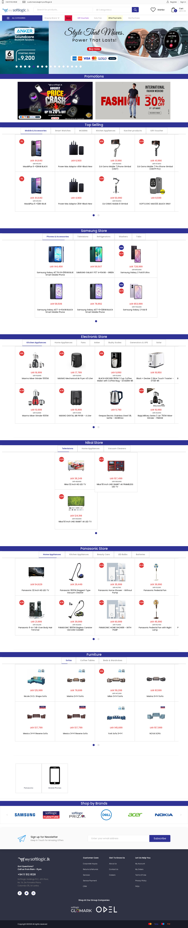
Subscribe (160, 838)
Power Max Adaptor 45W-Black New (75, 166)
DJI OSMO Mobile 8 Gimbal (115, 204)
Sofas (69, 660)
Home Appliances (63, 342)
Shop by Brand (50, 18)
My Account (140, 863)
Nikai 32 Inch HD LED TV (75, 484)
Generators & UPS (139, 342)
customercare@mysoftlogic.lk (39, 2)
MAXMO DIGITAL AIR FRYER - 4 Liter (75, 416)
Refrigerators (103, 236)
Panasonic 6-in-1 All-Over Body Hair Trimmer (35, 628)
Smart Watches (63, 130)
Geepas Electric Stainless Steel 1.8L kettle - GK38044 (115, 417)
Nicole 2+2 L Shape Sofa (35, 696)
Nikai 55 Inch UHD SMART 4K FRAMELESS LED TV (115, 485)
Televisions (82, 236)
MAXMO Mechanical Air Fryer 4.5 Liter (75, 378)
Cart (181, 8)
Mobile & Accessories (36, 130)
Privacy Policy (140, 880)
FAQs (137, 886)
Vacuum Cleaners (117, 448)
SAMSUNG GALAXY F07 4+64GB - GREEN (95, 272)
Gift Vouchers (83, 18)
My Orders (139, 869)
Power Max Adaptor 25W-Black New (75, 204)
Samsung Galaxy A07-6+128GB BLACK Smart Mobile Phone (95, 311)
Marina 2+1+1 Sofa (75, 696)
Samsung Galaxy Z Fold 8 (135, 310)
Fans (83, 342)
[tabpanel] (36, 171)
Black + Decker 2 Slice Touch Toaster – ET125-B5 (155, 379)
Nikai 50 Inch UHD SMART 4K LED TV (75, 521)
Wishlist (161, 9)
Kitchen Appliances (105, 130)
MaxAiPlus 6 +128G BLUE (35, 204)
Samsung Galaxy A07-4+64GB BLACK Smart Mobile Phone (55, 311)
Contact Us (113, 869)
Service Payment (90, 880)
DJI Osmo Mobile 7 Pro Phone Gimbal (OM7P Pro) (155, 167)
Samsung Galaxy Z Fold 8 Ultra (135, 272)
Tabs (138, 236)
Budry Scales (114, 342)
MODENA (83, 130)
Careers (112, 875)
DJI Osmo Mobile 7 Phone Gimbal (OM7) (115, 167)
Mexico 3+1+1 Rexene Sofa (35, 733)
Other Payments (115, 18)
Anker (97, 342)
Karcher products (133, 130)
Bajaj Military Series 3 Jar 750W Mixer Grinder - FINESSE (155, 417)
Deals (68, 18)
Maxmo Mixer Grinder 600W (35, 416)
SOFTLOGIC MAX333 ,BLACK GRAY (155, 204)
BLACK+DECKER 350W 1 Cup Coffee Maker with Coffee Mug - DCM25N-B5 (115, 379)
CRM (85, 886)
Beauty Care (103, 554)
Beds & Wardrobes (112, 660)
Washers (123, 236)
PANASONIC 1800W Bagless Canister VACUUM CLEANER (75, 628)
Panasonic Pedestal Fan (155, 590)
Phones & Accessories (58, 236)
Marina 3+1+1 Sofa (155, 696)
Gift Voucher (156, 130)
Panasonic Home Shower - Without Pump (115, 591)
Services (86, 875)
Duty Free (98, 18)
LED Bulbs (122, 554)
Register (173, 2)
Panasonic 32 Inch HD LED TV (35, 590)
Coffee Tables (87, 660)
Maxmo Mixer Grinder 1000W (35, 378)
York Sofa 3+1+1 (115, 733)
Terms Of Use (140, 875)
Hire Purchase (134, 18)
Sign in (183, 2)
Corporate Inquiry (90, 863)
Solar (159, 342)
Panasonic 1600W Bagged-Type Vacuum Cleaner (75, 591)
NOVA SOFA (155, 733)
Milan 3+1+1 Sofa (115, 696)
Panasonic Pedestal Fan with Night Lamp (155, 628)
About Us (113, 863)
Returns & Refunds (90, 869)
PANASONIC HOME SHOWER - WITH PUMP (115, 628)
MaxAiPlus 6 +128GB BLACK (35, 166)
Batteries (140, 554)
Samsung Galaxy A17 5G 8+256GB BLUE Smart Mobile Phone (55, 273)
